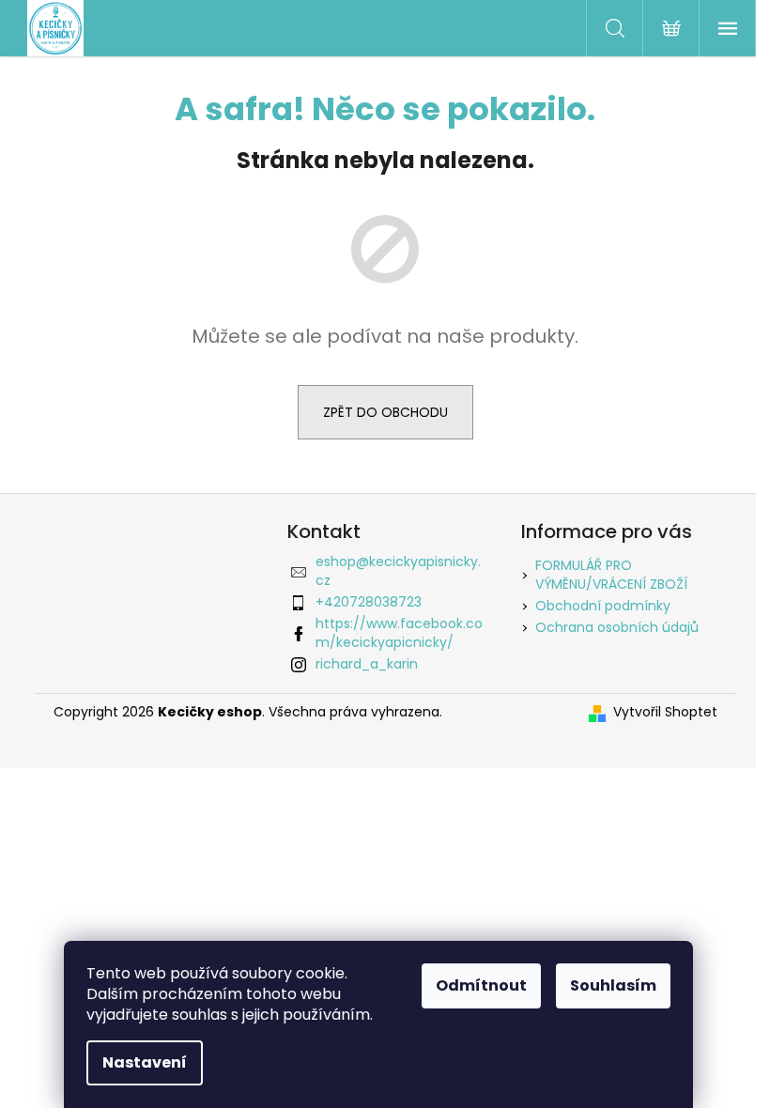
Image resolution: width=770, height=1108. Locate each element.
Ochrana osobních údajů (617, 627)
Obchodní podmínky (602, 605)
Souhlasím (613, 985)
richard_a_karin (367, 663)
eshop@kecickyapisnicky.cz (398, 570)
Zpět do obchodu (385, 412)
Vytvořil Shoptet (665, 712)
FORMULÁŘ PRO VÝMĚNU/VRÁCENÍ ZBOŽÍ (611, 574)
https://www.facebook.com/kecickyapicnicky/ (399, 632)
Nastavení (144, 1062)
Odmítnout (481, 985)
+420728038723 (369, 601)
